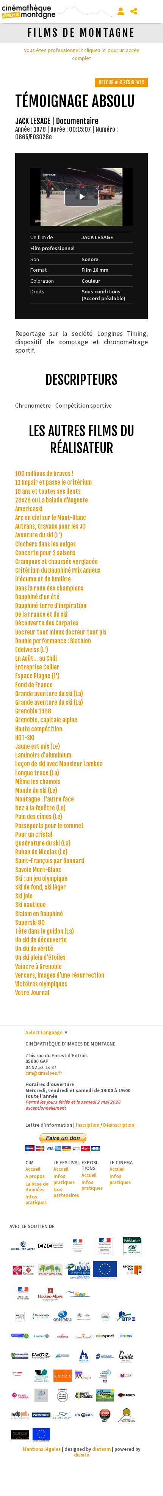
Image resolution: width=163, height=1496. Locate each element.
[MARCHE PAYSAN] (105, 1395)
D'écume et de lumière (43, 579)
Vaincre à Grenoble (38, 966)
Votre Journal (32, 993)
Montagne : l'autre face (44, 799)
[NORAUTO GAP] (41, 1415)
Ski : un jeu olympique (41, 878)
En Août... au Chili (36, 658)
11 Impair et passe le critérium (53, 482)
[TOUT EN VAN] (126, 1415)
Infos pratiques (36, 1199)
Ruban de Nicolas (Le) (41, 852)
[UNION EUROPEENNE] (41, 1435)
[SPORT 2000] (105, 1415)
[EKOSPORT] (105, 1336)
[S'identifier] (120, 11)
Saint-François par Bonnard (49, 861)
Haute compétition (38, 729)
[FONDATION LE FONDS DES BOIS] (50, 1270)
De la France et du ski (41, 614)
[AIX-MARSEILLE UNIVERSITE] (41, 1316)
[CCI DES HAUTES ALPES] (23, 1246)
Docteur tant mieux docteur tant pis (61, 632)
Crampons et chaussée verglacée (56, 561)
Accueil (33, 1169)
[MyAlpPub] (20, 1415)
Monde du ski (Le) (36, 790)
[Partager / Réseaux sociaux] (133, 11)
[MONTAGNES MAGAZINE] (126, 1395)
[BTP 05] (126, 1316)
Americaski (28, 509)
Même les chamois (37, 782)
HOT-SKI (24, 738)
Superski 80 (30, 922)
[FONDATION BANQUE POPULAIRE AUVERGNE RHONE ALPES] (105, 1356)
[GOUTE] (126, 1356)
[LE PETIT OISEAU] (20, 1395)
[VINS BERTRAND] (20, 1435)
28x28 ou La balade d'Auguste (51, 500)
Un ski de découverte (41, 940)
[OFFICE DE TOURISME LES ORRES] (84, 1415)
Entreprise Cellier (37, 667)
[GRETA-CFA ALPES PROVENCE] (20, 1376)
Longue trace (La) (37, 773)
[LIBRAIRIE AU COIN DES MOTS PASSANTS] (62, 1395)
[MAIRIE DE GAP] (78, 1294)
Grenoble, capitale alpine (46, 720)
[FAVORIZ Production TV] (41, 1356)
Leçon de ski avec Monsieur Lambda (59, 764)
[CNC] (50, 1246)
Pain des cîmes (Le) (38, 816)
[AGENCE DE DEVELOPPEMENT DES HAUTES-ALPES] (20, 1316)
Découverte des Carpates (46, 623)
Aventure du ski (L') (38, 535)
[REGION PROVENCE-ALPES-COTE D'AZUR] (132, 1270)
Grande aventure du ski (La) (49, 694)
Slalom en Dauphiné (39, 914)
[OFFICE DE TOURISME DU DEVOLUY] (62, 1415)
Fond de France (34, 685)
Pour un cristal (33, 834)
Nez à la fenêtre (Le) (40, 808)
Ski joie (24, 896)
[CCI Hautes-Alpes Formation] (20, 1336)
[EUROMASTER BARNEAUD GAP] (20, 1356)
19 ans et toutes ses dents (48, 491)
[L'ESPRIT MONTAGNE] (84, 1376)
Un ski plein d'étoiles (40, 957)
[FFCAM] (62, 1356)
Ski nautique (30, 905)
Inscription (87, 1125)
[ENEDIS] (126, 1336)
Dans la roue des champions (49, 588)
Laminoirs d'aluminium (43, 755)
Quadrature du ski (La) (43, 843)
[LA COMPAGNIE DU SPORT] (126, 1376)
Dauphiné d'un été (37, 597)
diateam (101, 1449)
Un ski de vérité (34, 949)
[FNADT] (105, 1246)
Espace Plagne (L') (37, 676)
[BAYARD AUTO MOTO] (84, 1316)
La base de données (37, 1186)
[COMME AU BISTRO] (84, 1336)
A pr (29, 1176)
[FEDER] (78, 1270)
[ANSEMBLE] (62, 1316)
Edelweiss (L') (31, 650)
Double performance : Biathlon (53, 641)
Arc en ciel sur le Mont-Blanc (50, 517)
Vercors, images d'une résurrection (59, 975)
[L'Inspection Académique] (105, 1376)
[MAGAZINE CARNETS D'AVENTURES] (84, 1395)
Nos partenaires (66, 1192)
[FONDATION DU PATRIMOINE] (23, 1270)
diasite (81, 1455)
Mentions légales (42, 1449)
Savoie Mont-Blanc (38, 870)
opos (39, 1176)
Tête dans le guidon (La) (44, 931)
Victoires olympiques (41, 984)
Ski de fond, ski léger (40, 887)
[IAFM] (41, 1376)
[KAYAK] (62, 1376)
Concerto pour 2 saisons (45, 553)
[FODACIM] (84, 1356)
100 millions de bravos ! (44, 473)
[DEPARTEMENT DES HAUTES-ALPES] (50, 1294)
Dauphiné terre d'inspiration (50, 605)
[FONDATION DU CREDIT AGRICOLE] (132, 1246)
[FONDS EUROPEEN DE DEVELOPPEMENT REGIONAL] (105, 1270)
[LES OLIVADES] (41, 1395)
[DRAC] (78, 1246)
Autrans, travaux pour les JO (50, 526)
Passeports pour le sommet (49, 826)
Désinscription (118, 1125)
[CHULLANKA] (62, 1336)
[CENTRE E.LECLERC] (41, 1336)
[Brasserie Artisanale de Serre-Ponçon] (105, 1316)
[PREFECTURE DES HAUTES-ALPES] (23, 1294)
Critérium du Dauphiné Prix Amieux (57, 570)
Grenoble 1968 (33, 711)
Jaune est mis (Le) (37, 746)
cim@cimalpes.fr (43, 1073)
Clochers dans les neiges (45, 544)
